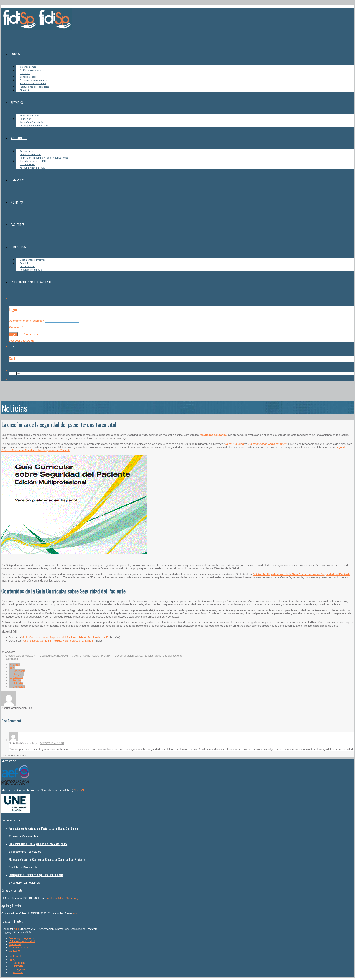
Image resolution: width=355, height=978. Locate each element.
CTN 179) (79, 790)
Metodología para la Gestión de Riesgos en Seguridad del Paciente (47, 859)
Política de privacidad (22, 941)
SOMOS (15, 54)
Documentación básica (128, 655)
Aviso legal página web (22, 938)
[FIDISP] (36, 28)
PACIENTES (17, 224)
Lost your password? (21, 340)
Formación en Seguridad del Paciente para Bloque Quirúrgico (43, 828)
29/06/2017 (63, 655)
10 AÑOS (24, 90)
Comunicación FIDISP (96, 655)
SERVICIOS (17, 102)
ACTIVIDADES (19, 138)
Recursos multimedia (31, 269)
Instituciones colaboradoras (34, 86)
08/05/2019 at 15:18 (52, 743)
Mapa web (15, 944)
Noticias (149, 655)
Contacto (14, 950)
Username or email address (26, 320)
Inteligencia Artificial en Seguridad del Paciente (36, 875)
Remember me (31, 334)
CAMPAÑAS (18, 180)
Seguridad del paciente (168, 655)
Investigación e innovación (34, 125)
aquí (75, 913)
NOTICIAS (17, 202)
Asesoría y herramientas (32, 167)
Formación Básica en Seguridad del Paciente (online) (38, 844)
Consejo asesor (18, 947)
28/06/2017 (28, 655)
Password (16, 327)
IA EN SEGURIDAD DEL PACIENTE (31, 282)
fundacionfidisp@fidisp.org (62, 898)
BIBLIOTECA (18, 247)
